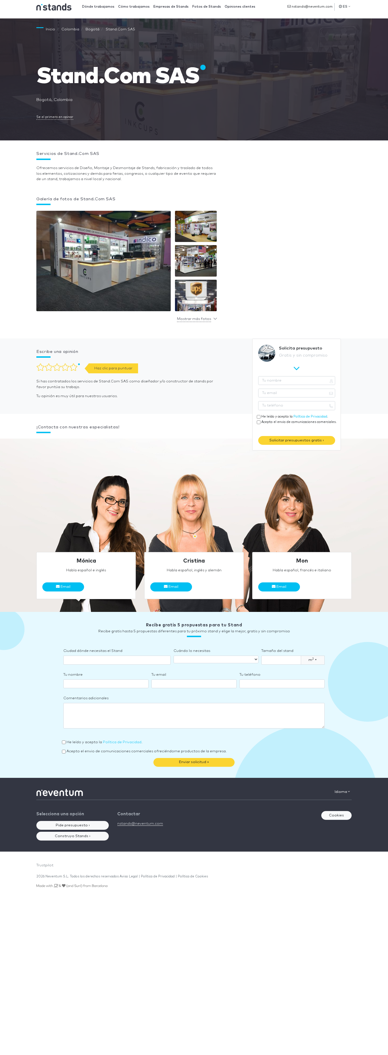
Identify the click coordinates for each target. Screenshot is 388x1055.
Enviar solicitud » (194, 762)
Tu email (158, 675)
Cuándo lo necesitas (192, 651)
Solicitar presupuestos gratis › (296, 440)
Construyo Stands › (72, 836)
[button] (103, 262)
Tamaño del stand (277, 651)
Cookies (336, 815)
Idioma (341, 792)
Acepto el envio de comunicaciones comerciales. (299, 422)
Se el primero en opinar (54, 117)
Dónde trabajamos (98, 6)
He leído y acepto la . (294, 416)
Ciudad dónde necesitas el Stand (92, 651)
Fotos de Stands (206, 6)
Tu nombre (73, 675)
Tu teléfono (249, 675)
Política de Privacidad (310, 416)
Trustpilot (44, 865)
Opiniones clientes (240, 6)
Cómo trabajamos (134, 6)
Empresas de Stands (171, 6)
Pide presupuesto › (73, 825)
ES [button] (345, 6)
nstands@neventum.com (312, 6)
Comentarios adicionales (86, 698)
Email (65, 587)
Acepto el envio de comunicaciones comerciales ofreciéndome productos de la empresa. (146, 751)
